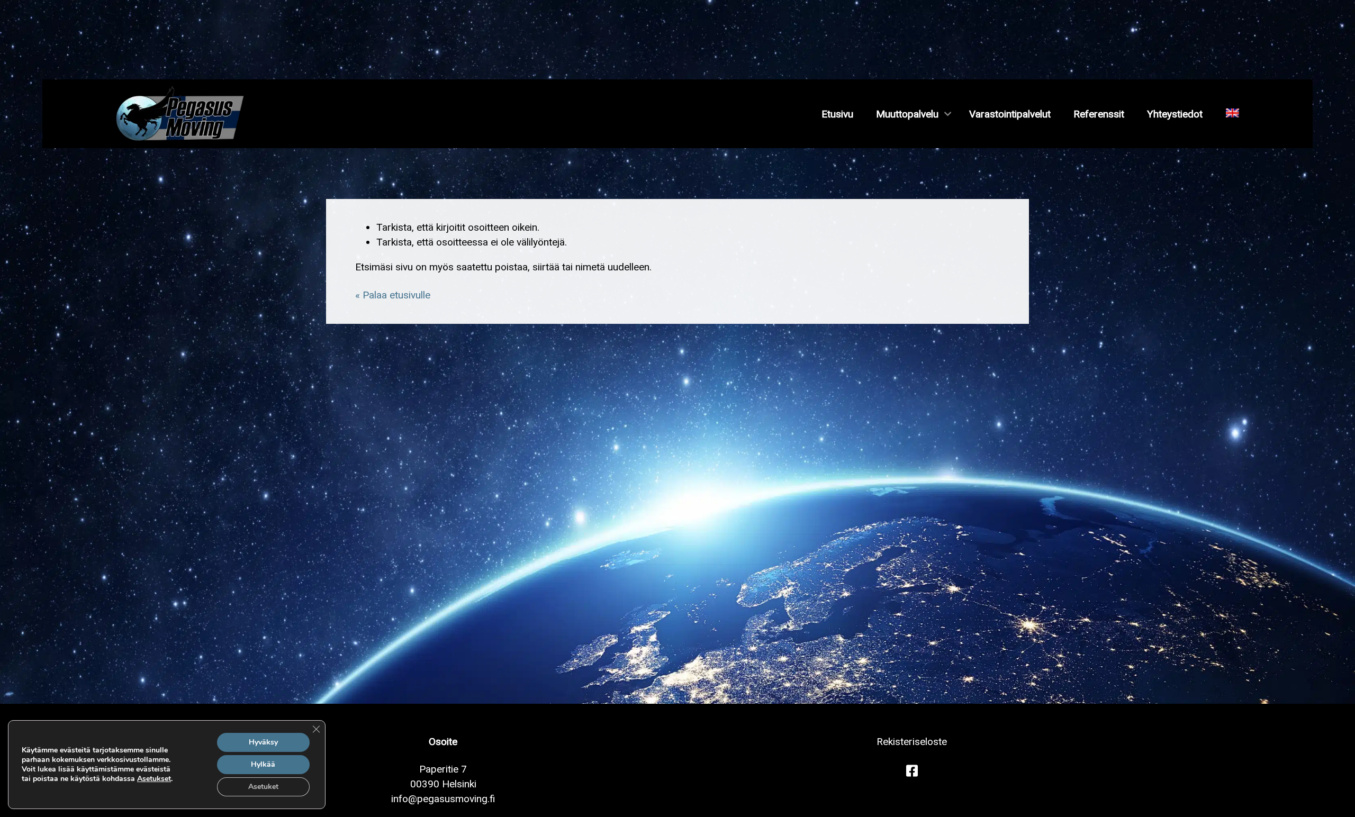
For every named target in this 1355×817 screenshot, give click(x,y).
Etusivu (837, 114)
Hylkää (263, 764)
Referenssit (1098, 114)
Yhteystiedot (1175, 114)
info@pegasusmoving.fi (443, 799)
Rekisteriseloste (912, 742)
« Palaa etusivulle (392, 295)
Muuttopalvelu (907, 114)
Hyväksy (263, 742)
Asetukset (154, 779)
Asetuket (263, 787)
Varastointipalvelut (1010, 114)
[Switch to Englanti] (1232, 114)
